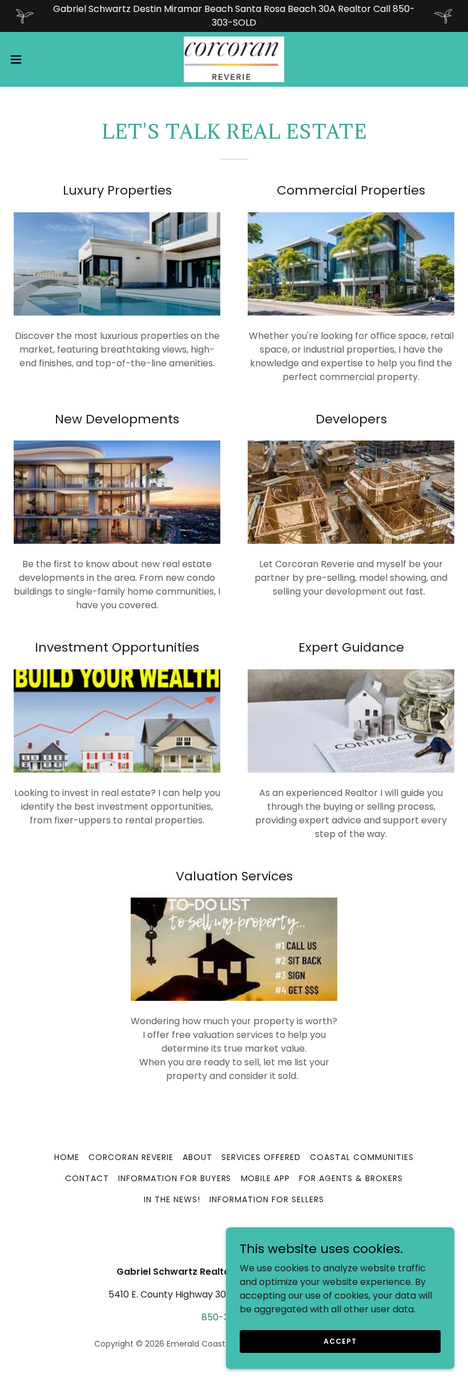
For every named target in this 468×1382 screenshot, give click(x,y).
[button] (39, 59)
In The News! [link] (172, 1199)
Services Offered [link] (261, 1157)
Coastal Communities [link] (362, 1157)
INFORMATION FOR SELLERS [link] (266, 1199)
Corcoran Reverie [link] (131, 1157)
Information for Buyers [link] (175, 1178)
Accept (340, 1340)
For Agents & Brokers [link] (351, 1178)
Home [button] (66, 1157)
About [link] (197, 1157)
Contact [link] (87, 1178)
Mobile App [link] (266, 1178)
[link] (234, 59)
